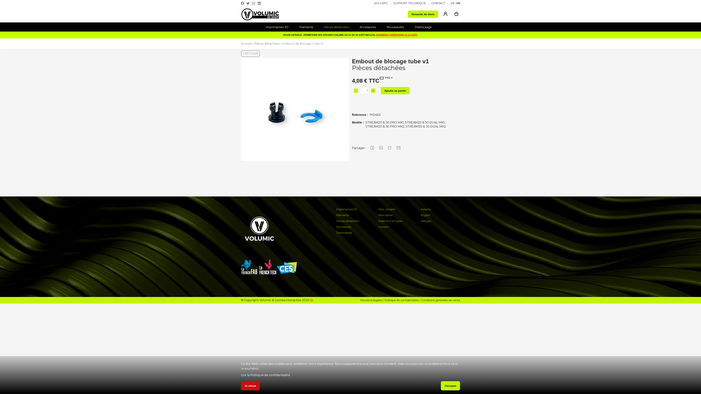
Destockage (423, 27)
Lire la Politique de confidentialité (265, 375)
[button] (279, 27)
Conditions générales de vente (440, 300)
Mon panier (385, 215)
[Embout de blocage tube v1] (295, 112)
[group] (295, 112)
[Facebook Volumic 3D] (243, 3)
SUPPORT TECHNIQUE (409, 3)
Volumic (426, 209)
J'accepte (450, 385)
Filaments (306, 27)
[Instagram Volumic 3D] (254, 3)
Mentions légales (371, 300)
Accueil (246, 43)
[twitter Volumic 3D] (248, 3)
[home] (264, 14)
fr (458, 3)
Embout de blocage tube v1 (302, 43)
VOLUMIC (381, 3)
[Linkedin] (260, 3)
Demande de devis (422, 14)
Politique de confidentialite (401, 300)
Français (426, 221)
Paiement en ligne (390, 221)
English (425, 215)
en (453, 3)
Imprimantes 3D (277, 27)
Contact (383, 227)
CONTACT (438, 3)
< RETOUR (250, 53)
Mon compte (386, 209)
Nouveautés (395, 27)
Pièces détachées (336, 27)
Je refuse (250, 385)
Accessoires (368, 27)
